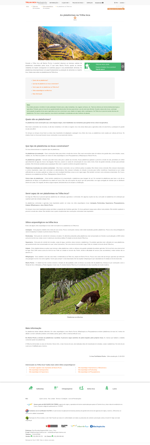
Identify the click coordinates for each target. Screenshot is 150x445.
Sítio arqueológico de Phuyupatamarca (89, 372)
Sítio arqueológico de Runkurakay (87, 370)
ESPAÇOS (90, 2)
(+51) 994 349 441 (58, 436)
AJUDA (122, 2)
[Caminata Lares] (113, 389)
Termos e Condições (62, 398)
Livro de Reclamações (74, 398)
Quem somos (43, 398)
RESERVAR (98, 3)
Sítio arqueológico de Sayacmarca (38, 372)
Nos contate (51, 398)
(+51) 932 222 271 (37, 436)
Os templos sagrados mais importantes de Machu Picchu (45, 367)
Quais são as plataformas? (40, 80)
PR (117, 2)
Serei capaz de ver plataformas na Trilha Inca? (46, 87)
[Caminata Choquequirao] (62, 389)
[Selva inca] (87, 389)
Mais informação (37, 94)
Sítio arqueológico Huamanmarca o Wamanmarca (92, 367)
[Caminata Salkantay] (37, 389)
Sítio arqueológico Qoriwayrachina (38, 370)
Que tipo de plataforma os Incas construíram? (46, 83)
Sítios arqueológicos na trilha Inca (42, 90)
